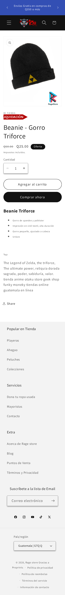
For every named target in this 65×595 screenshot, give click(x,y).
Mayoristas (14, 406)
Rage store (31, 562)
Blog (10, 453)
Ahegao (12, 350)
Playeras (13, 340)
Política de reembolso (34, 574)
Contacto (13, 416)
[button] (9, 23)
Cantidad (9, 159)
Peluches (13, 359)
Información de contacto (34, 587)
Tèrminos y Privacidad (22, 472)
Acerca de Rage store (22, 444)
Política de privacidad (40, 567)
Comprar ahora (32, 197)
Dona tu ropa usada (21, 397)
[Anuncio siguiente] (58, 7)
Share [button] (11, 303)
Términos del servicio (34, 580)
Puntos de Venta (19, 463)
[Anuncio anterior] (7, 7)
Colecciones (15, 369)
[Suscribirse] (53, 501)
